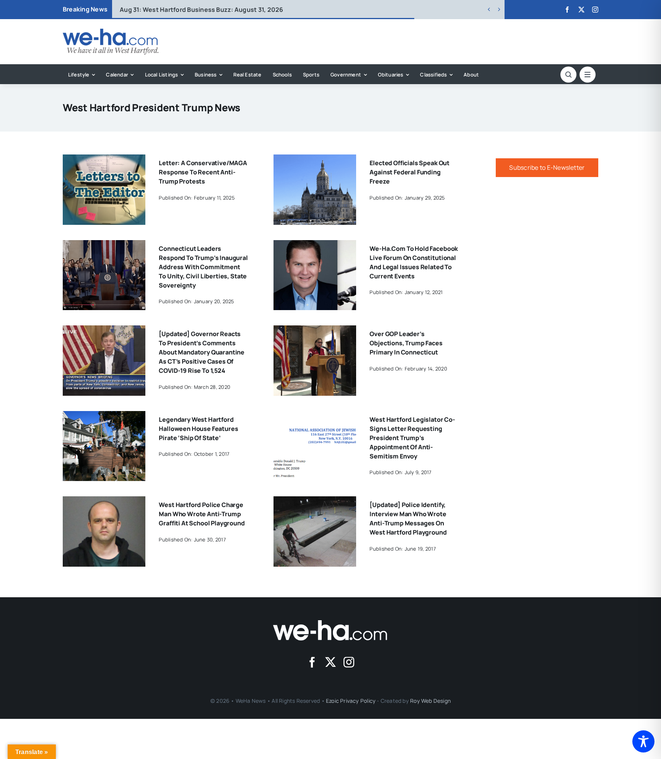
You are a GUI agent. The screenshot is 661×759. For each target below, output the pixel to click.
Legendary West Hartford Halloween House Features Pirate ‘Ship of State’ (198, 428)
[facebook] (567, 10)
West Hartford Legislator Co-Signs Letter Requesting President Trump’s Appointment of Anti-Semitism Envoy (412, 437)
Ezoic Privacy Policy (351, 700)
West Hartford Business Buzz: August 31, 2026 (201, 9)
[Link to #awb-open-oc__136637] (568, 75)
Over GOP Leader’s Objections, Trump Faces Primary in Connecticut (406, 343)
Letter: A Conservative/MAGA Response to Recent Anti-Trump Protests (203, 172)
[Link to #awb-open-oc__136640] (588, 75)
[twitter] (581, 10)
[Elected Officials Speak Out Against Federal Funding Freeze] (315, 160)
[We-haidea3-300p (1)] (110, 32)
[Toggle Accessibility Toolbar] (643, 741)
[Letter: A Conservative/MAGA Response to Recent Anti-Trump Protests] (104, 160)
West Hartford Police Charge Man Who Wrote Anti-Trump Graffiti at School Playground (201, 514)
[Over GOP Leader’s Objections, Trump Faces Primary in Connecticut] (315, 331)
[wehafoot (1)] (330, 623)
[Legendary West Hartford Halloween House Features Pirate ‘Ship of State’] (104, 416)
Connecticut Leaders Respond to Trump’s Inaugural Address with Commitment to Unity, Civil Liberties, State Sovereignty (203, 266)
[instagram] (595, 10)
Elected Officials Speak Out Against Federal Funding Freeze (409, 172)
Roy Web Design (430, 700)
